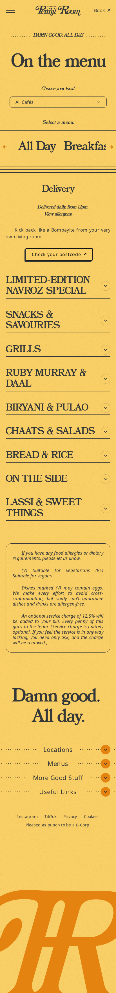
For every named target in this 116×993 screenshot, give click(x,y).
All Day (36, 147)
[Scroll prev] (5, 147)
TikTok (50, 817)
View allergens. (58, 214)
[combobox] (58, 102)
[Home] (58, 11)
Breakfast (87, 147)
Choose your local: (58, 88)
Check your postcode (56, 254)
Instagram (27, 817)
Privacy (70, 817)
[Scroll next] (111, 147)
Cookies (91, 817)
